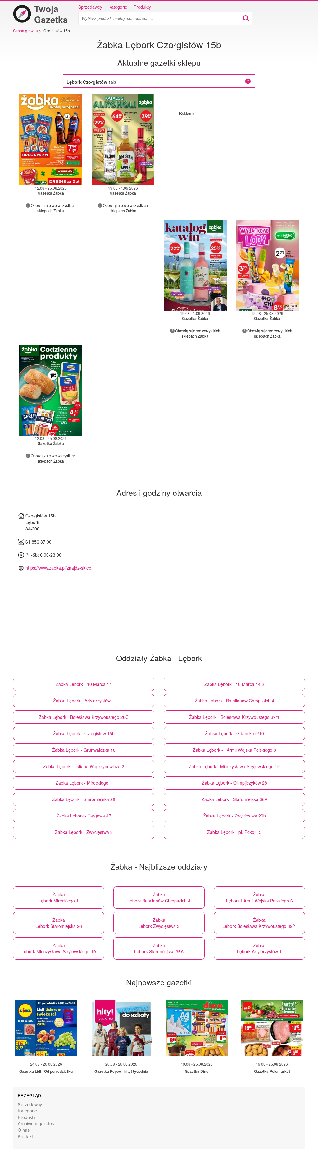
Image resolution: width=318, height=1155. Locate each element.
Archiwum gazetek (36, 1123)
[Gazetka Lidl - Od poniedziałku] (46, 1028)
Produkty (142, 7)
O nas (24, 1129)
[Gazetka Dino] (197, 1028)
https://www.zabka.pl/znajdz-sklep (58, 568)
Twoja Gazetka (51, 14)
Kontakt (25, 1136)
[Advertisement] (231, 159)
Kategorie (117, 7)
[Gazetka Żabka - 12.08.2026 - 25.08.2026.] (50, 139)
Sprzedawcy (90, 7)
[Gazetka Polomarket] (272, 1028)
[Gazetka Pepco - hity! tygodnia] (121, 1028)
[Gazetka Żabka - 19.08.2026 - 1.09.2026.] (123, 139)
